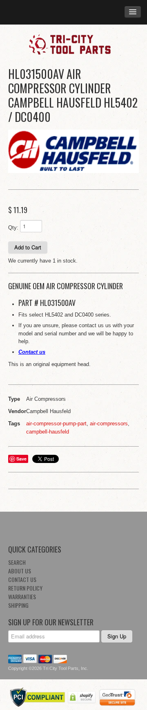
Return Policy (25, 588)
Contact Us (22, 579)
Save (21, 459)
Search (17, 562)
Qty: (13, 228)
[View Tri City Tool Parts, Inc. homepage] (73, 44)
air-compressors (109, 423)
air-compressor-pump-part (56, 423)
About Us (19, 570)
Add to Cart (27, 247)
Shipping (18, 605)
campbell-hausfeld (47, 432)
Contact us (31, 352)
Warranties (22, 596)
